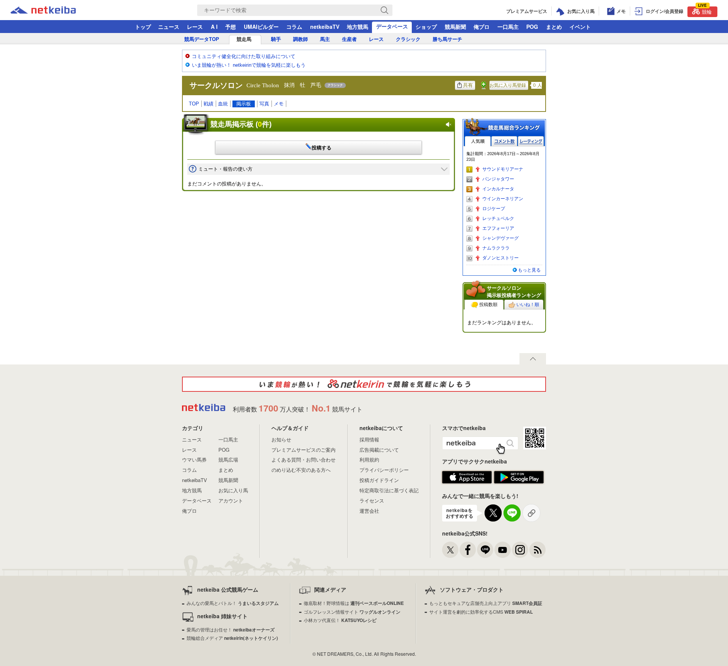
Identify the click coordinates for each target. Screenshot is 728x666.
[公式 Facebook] (468, 550)
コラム (294, 26)
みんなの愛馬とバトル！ (233, 603)
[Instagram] (520, 550)
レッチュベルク (498, 218)
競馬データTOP (201, 39)
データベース (392, 26)
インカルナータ (498, 189)
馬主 (325, 39)
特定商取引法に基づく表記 (389, 490)
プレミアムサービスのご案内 (303, 449)
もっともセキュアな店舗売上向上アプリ (485, 603)
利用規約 (369, 459)
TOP (194, 104)
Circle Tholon (262, 85)
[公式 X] (450, 550)
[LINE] (485, 550)
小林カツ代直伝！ (340, 620)
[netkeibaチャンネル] (502, 550)
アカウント (230, 500)
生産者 (349, 39)
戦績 (208, 104)
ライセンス (371, 500)
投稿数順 (488, 304)
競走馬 (244, 39)
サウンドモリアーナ (502, 169)
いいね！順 (527, 304)
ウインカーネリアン (502, 198)
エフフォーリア (498, 228)
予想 (230, 26)
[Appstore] (467, 477)
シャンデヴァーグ (500, 238)
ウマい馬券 (194, 459)
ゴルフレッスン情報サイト (352, 611)
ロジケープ (493, 208)
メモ (279, 104)
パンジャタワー (498, 179)
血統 (223, 104)
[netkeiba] (53, 10)
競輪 (705, 10)
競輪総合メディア (232, 638)
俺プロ (482, 26)
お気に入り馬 (233, 490)
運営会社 (369, 510)
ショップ (426, 26)
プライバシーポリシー (384, 469)
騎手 (276, 39)
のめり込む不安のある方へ (301, 469)
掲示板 (243, 104)
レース (195, 26)
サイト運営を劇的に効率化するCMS (481, 611)
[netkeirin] (364, 384)
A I (214, 26)
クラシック (408, 39)
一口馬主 (508, 26)
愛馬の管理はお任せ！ (231, 629)
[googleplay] (519, 477)
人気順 (478, 141)
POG (532, 26)
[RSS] (537, 550)
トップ (143, 26)
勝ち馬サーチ (447, 39)
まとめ (554, 26)
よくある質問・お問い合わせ (303, 459)
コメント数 (504, 141)
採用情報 (369, 439)
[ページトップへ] (532, 358)
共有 (468, 85)
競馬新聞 (455, 26)
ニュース (168, 26)
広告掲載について (379, 449)
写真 (264, 104)
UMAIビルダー (261, 26)
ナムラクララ (496, 248)
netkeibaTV (324, 26)
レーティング (531, 141)
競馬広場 (228, 459)
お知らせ (281, 439)
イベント (580, 26)
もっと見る (529, 270)
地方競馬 (357, 26)
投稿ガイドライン (379, 480)
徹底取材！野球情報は (354, 603)
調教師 (300, 39)
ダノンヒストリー (500, 258)
